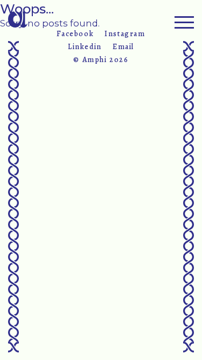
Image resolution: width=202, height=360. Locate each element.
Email (123, 47)
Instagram (125, 34)
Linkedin (85, 47)
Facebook (75, 34)
